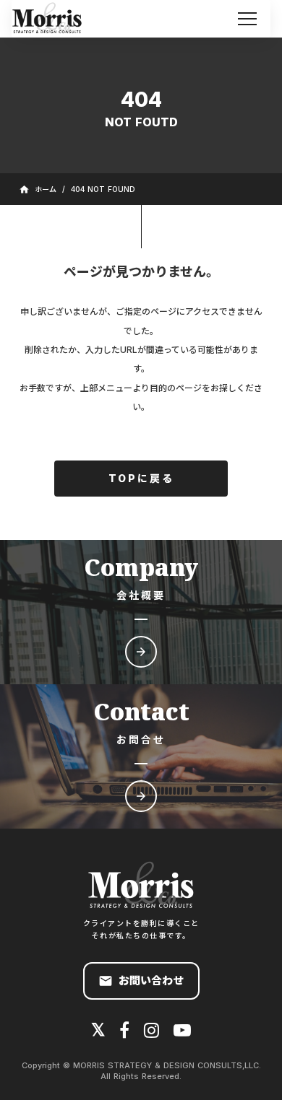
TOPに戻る (141, 478)
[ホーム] (55, 18)
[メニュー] (247, 18)
